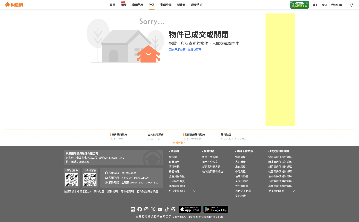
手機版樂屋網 (177, 186)
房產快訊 (174, 171)
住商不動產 (241, 176)
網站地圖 (99, 191)
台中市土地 (153, 144)
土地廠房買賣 (177, 181)
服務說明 (112, 191)
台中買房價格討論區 (280, 176)
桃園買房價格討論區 (280, 171)
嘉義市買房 (116, 144)
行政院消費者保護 (147, 191)
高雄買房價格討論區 (280, 186)
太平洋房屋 (241, 186)
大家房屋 (240, 161)
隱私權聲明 (127, 191)
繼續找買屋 (195, 49)
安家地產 (240, 195)
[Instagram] (146, 209)
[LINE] (133, 209)
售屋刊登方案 (210, 157)
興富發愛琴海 (227, 144)
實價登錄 (174, 166)
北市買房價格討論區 (280, 157)
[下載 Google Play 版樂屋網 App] (215, 209)
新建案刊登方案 (211, 166)
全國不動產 (241, 181)
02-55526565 (129, 172)
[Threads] (173, 209)
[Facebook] (139, 209)
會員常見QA (84, 191)
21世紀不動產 (243, 191)
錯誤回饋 (69, 191)
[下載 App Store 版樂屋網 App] (190, 209)
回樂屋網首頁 (177, 49)
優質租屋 (174, 161)
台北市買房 (116, 139)
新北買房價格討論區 (280, 161)
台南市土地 (153, 139)
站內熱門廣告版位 (212, 171)
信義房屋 (240, 157)
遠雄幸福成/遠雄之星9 (233, 139)
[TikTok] (166, 209)
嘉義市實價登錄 (192, 144)
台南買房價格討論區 (280, 181)
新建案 (173, 157)
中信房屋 (240, 171)
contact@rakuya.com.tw (135, 177)
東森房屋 (240, 166)
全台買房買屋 (177, 176)
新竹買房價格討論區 (280, 166)
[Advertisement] (280, 69)
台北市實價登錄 (192, 139)
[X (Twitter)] (153, 209)
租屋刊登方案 (210, 161)
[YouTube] (160, 209)
